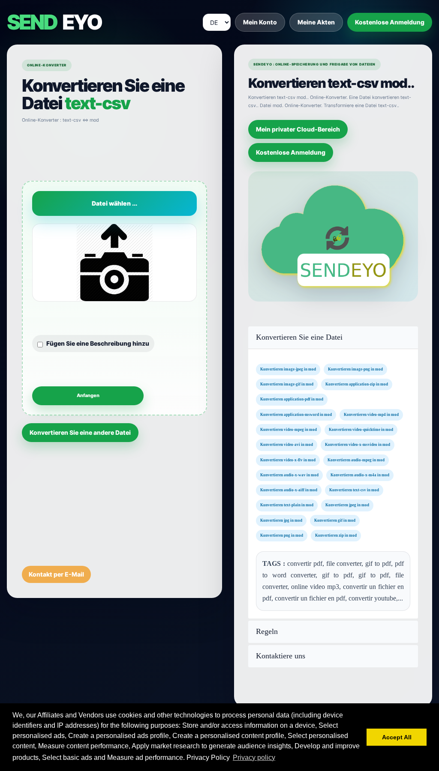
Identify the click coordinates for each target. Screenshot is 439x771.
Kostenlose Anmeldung (389, 22)
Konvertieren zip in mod (336, 535)
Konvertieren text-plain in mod (286, 505)
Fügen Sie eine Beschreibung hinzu (97, 343)
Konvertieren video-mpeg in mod (288, 429)
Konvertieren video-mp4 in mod (371, 414)
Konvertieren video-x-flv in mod (288, 460)
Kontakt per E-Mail (56, 574)
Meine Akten (316, 22)
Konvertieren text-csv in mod (354, 490)
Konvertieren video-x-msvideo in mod (357, 444)
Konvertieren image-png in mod (355, 369)
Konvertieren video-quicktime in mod (361, 429)
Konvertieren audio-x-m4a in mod (360, 475)
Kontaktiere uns (280, 656)
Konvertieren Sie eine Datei (299, 337)
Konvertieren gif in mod (334, 520)
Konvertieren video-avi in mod (286, 444)
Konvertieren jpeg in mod (347, 505)
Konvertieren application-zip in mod (356, 384)
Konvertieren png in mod (281, 535)
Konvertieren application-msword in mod (296, 414)
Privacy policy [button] (254, 757)
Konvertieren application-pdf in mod (291, 399)
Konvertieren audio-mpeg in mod (356, 460)
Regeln (267, 632)
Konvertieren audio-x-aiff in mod (288, 490)
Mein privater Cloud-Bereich (298, 129)
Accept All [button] (397, 737)
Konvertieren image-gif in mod (286, 384)
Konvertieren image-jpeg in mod (288, 369)
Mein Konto (260, 22)
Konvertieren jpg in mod (281, 520)
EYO (54, 22)
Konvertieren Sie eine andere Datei (80, 432)
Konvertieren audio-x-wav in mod (289, 475)
